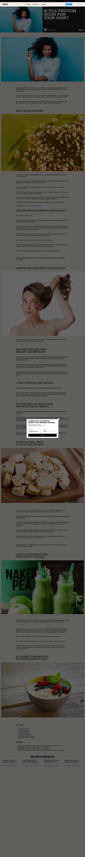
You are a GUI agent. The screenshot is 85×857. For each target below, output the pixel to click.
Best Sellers (28, 4)
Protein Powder (35, 4)
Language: (44, 429)
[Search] (75, 4)
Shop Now (42, 435)
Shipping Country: (31, 429)
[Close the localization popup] (58, 419)
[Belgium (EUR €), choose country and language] (77, 4)
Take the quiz (68, 4)
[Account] (79, 4)
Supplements (44, 4)
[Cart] (82, 4)
